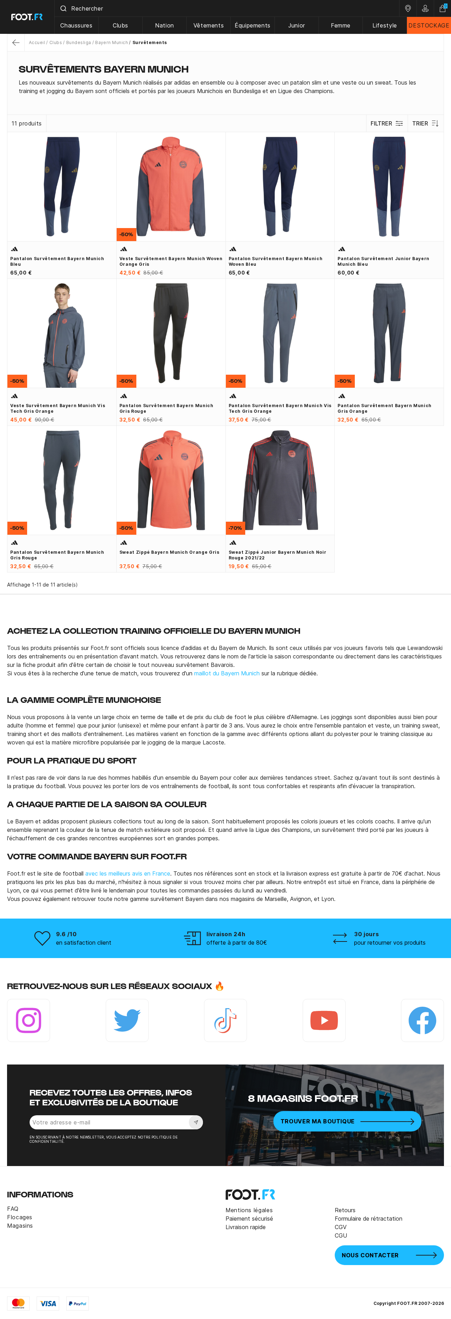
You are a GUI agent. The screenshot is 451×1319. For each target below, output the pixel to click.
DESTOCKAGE (428, 25)
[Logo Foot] (27, 17)
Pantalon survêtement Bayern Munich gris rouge (166, 408)
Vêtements (208, 25)
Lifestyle (384, 25)
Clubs (120, 25)
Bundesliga (78, 42)
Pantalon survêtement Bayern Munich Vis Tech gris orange (280, 408)
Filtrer (381, 123)
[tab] (225, 86)
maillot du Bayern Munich (227, 673)
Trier (420, 123)
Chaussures (76, 25)
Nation (164, 25)
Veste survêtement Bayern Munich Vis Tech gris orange (57, 408)
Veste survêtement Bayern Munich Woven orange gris (171, 261)
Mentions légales (249, 1210)
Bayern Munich (111, 42)
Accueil (37, 42)
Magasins (20, 1225)
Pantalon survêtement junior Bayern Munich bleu (384, 261)
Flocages (19, 1217)
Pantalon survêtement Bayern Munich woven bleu (276, 261)
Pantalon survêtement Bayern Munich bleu (57, 261)
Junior (296, 25)
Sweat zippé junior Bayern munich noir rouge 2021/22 (278, 555)
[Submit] (63, 8)
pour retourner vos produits (390, 942)
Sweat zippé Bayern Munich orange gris (169, 552)
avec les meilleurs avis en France (127, 873)
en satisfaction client (83, 942)
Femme (341, 25)
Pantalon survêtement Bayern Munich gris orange (385, 408)
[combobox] (227, 8)
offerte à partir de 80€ (236, 942)
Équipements (253, 25)
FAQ (13, 1208)
